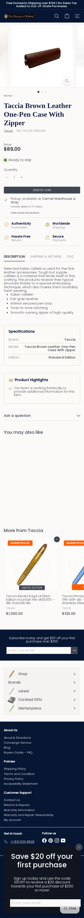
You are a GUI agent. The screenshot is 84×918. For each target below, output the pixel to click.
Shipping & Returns (46, 256)
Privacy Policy (13, 779)
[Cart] (67, 16)
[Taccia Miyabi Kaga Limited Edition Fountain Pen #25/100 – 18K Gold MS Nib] (32, 578)
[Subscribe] (74, 650)
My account (12, 820)
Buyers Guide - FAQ (18, 752)
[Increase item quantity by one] (21, 177)
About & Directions (17, 738)
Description (14, 256)
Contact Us (12, 800)
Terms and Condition (19, 774)
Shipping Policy (15, 769)
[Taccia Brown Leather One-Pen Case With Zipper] (32, 478)
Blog (7, 747)
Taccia (35, 530)
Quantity (10, 169)
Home (8, 95)
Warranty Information (19, 810)
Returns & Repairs (17, 805)
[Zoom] (67, 81)
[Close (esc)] (79, 847)
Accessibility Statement (21, 784)
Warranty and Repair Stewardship (29, 815)
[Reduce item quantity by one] (7, 177)
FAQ (70, 256)
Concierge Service (17, 743)
